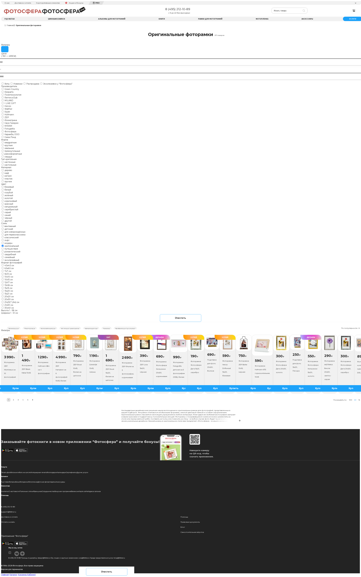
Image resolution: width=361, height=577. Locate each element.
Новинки (18, 84)
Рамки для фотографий (210, 19)
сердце (8, 156)
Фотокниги (14, 472)
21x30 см (8, 305)
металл (8, 176)
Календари (61, 472)
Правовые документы (190, 522)
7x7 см (7, 271)
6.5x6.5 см (9, 268)
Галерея (106, 329)
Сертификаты (71, 472)
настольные (10, 165)
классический (11, 237)
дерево (8, 170)
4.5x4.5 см (9, 265)
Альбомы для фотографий (111, 19)
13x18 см (8, 285)
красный (8, 204)
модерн (8, 243)
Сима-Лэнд (10, 137)
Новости (16, 491)
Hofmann (9, 114)
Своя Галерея (11, 123)
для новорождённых (14, 232)
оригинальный (11, 246)
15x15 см (8, 288)
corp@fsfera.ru (84, 558)
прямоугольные (12, 151)
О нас (7, 3)
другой (8, 221)
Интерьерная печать (38, 472)
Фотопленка (262, 19)
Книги (162, 19)
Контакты (4, 491)
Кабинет (31, 574)
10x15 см (8, 279)
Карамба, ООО (11, 134)
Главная (5, 574)
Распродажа (33, 84)
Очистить (180, 318)
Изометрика (10, 120)
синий (7, 215)
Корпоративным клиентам (48, 3)
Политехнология (12, 95)
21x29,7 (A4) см (11, 302)
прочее (8, 181)
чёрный (8, 218)
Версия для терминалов (12, 569)
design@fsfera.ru (44, 558)
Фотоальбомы (14, 482)
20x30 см (9, 299)
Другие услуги (82, 472)
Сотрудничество (48, 491)
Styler (7, 111)
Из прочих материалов (70, 329)
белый (7, 189)
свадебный (10, 254)
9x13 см (8, 274)
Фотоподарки (52, 472)
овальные (9, 148)
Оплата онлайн (8, 522)
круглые (8, 145)
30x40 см (9, 308)
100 (350, 400)
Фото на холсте (24, 472)
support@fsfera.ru (8, 512)
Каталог (13, 574)
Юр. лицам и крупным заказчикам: (64, 558)
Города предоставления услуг (101, 558)
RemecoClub (10, 97)
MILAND (8, 100)
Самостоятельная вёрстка (192, 532)
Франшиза (37, 491)
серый (7, 212)
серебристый (11, 209)
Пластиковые (29, 329)
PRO (97, 3)
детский (8, 229)
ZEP (6, 117)
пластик (8, 178)
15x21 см (8, 293)
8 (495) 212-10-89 (177, 9)
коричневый (10, 201)
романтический (12, 251)
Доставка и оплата (23, 3)
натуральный (10, 206)
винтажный (10, 226)
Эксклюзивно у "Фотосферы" (57, 84)
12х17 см (8, 282)
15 (359, 400)
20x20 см (9, 296)
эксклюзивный (11, 260)
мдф (6, 173)
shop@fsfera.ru (119, 558)
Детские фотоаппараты (47, 482)
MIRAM (8, 126)
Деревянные (13, 329)
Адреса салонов (94, 491)
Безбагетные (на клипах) (125, 329)
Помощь (184, 517)
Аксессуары (307, 19)
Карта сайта (83, 491)
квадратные (10, 142)
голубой (8, 192)
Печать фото (5, 472)
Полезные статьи (26, 491)
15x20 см (8, 291)
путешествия (11, 249)
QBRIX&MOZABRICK (56, 19)
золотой (8, 198)
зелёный (8, 195)
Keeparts (8, 92)
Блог (182, 527)
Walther (8, 109)
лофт (6, 240)
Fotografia (9, 128)
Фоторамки (24, 482)
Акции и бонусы (76, 3)
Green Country (11, 89)
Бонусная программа (63, 491)
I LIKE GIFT (10, 103)
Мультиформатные (48, 329)
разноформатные (13, 154)
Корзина (22, 574)
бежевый (9, 187)
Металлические (91, 329)
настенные (10, 162)
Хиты (7, 84)
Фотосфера (10, 131)
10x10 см (8, 277)
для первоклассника (14, 234)
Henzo (7, 106)
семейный (9, 257)
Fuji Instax (10, 19)
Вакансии (75, 491)
